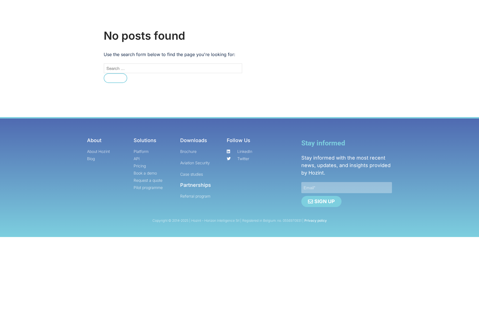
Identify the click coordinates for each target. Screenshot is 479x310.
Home (140, 48)
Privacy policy (315, 220)
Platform (165, 48)
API (187, 48)
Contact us (321, 48)
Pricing (207, 48)
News (259, 48)
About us (289, 48)
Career (232, 48)
